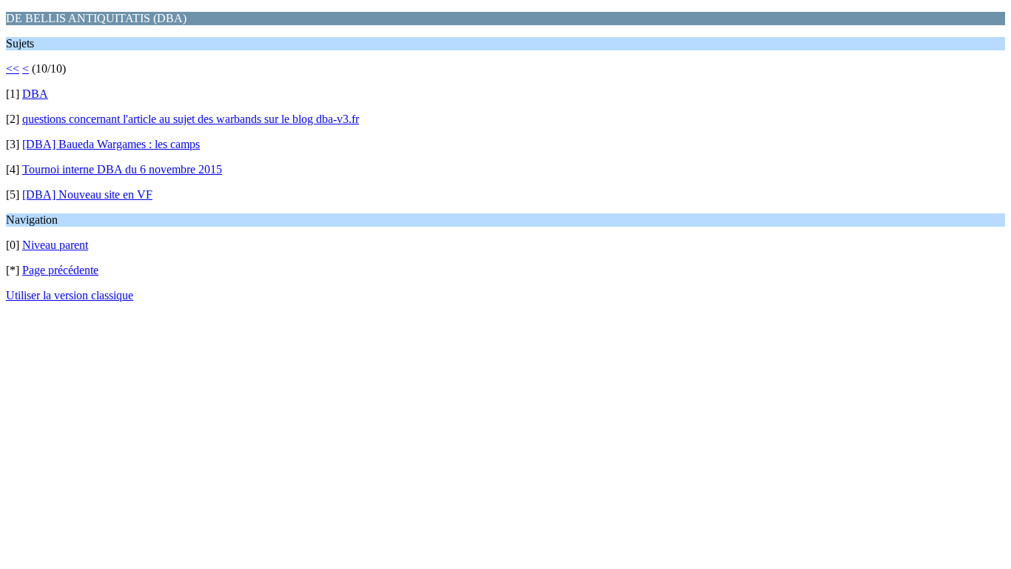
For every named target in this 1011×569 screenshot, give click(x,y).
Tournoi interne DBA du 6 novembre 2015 (122, 169)
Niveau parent (55, 245)
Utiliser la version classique (69, 295)
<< (12, 68)
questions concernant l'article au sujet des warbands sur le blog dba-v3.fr (190, 119)
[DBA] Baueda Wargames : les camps (111, 144)
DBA (35, 93)
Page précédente (60, 270)
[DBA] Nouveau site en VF (87, 194)
